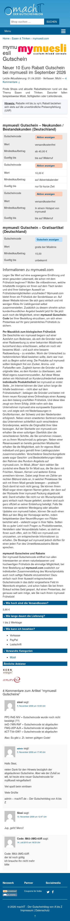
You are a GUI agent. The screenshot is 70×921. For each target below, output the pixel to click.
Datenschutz (42, 910)
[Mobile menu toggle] (63, 31)
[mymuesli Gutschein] (42, 49)
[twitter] (49, 892)
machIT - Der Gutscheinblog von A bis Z (39, 906)
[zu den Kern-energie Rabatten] (8, 671)
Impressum (26, 910)
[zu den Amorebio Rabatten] (12, 679)
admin (20, 748)
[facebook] (54, 892)
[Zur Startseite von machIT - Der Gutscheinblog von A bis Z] (24, 9)
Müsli (13, 657)
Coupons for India (33, 890)
